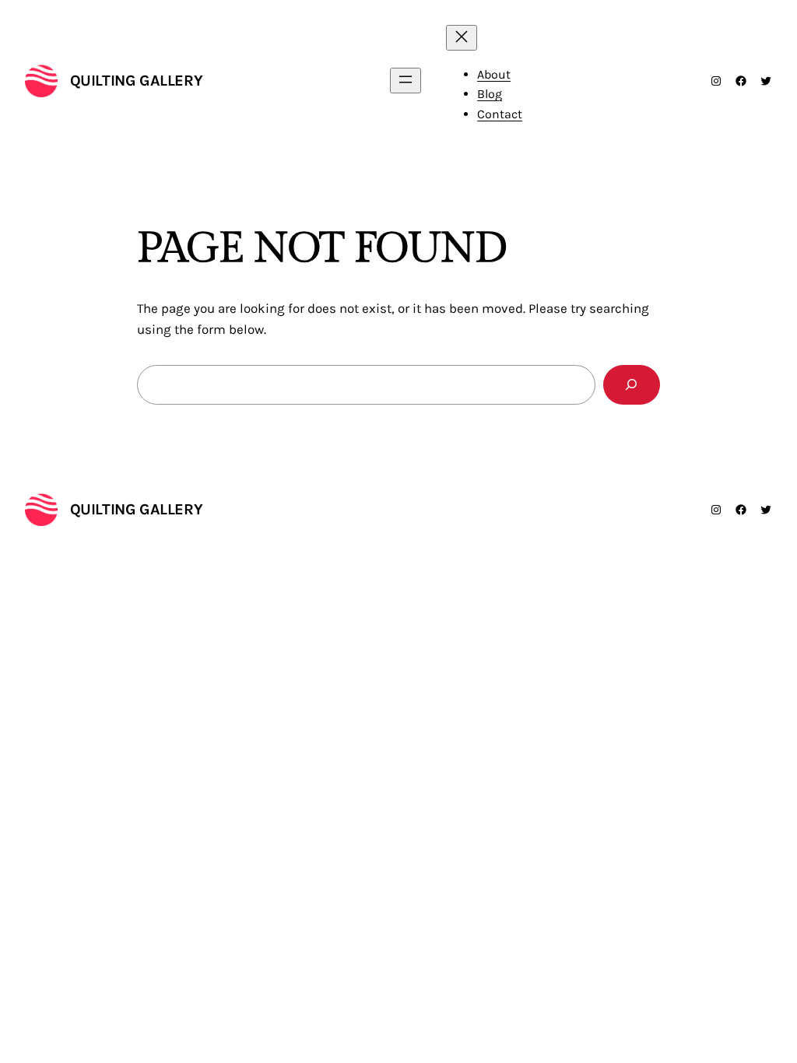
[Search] (631, 385)
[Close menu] (461, 38)
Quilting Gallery (136, 80)
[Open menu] (405, 80)
